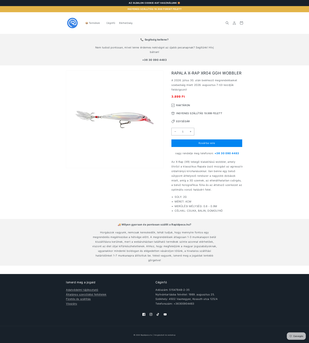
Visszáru (71, 303)
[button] (93, 23)
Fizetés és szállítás (78, 299)
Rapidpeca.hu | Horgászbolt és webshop (158, 335)
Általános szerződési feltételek (86, 294)
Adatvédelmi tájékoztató (82, 289)
